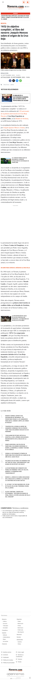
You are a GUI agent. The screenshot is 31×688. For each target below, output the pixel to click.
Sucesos (5, 623)
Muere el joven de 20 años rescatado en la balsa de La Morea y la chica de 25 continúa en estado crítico (17, 479)
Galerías (20, 641)
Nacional (19, 634)
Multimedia (20, 639)
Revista (19, 637)
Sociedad (5, 627)
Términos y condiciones (20, 508)
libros (12, 84)
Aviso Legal (21, 652)
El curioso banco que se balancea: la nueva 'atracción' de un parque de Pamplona (20, 160)
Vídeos (19, 644)
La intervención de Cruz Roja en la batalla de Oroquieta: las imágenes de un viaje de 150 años (20, 318)
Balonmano (20, 627)
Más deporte (21, 632)
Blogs (4, 639)
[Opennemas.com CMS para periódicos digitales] (15, 676)
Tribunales (5, 625)
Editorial (5, 635)
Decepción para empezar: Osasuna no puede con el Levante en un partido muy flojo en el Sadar (15, 17)
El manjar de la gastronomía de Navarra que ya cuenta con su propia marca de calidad (20, 98)
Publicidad (6, 657)
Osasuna (4, 644)
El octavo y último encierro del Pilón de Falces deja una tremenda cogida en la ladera (17, 486)
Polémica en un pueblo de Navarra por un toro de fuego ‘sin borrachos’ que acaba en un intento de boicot (17, 462)
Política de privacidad (8, 662)
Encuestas (5, 641)
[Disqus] (15, 543)
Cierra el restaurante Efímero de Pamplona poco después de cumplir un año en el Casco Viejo (17, 455)
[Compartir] (10, 80)
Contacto (5, 655)
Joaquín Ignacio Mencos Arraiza (14, 127)
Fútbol (19, 621)
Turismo (20, 659)
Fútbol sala (20, 630)
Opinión (4, 633)
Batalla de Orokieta (22, 118)
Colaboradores (6, 637)
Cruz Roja (6, 84)
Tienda (19, 662)
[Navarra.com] (15, 6)
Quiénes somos (7, 652)
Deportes (19, 619)
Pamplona (5, 630)
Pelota (19, 625)
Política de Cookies (8, 660)
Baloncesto (20, 623)
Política (5, 621)
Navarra (4, 619)
